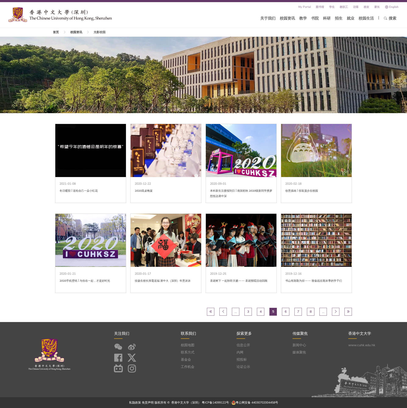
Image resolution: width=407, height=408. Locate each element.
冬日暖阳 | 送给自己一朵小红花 (79, 191)
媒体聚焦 (299, 352)
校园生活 (366, 18)
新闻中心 (299, 345)
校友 (366, 7)
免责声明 (148, 403)
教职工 (344, 7)
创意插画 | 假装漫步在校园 (301, 191)
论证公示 (243, 366)
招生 (339, 18)
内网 (240, 352)
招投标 (242, 359)
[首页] (60, 14)
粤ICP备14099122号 (215, 403)
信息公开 (243, 345)
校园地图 (187, 345)
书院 (315, 18)
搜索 (392, 18)
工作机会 (187, 366)
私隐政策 (135, 403)
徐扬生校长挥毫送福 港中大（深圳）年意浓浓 (163, 281)
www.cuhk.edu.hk (361, 345)
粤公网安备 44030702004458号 (257, 403)
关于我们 (268, 18)
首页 (56, 32)
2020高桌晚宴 (144, 191)
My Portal (304, 7)
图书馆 (320, 7)
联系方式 (187, 352)
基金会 (186, 359)
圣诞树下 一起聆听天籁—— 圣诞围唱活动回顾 (238, 281)
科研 (327, 18)
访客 (356, 7)
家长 (377, 7)
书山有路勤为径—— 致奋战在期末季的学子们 (313, 281)
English (394, 7)
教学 (303, 18)
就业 (350, 18)
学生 (332, 7)
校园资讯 (287, 18)
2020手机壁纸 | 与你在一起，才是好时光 (85, 281)
